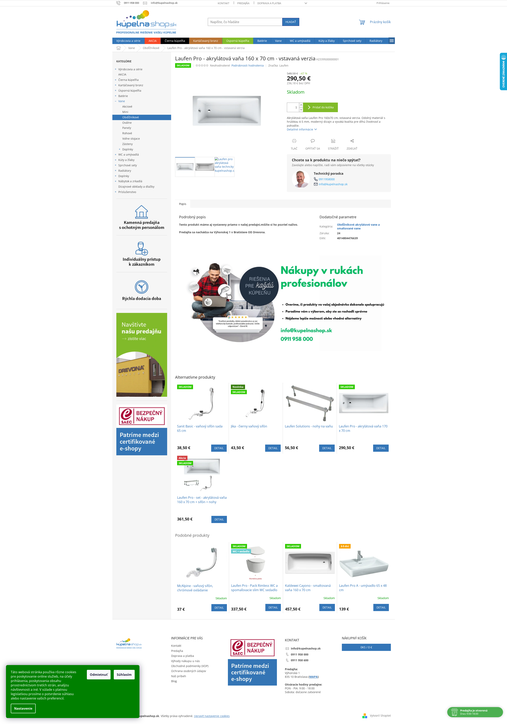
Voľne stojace (131, 138)
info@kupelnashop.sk (333, 184)
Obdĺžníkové (130, 117)
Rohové (127, 133)
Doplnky (127, 149)
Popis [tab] (182, 204)
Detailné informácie (300, 129)
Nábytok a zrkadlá (130, 181)
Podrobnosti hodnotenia (247, 65)
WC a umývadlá (128, 154)
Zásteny (127, 144)
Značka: (278, 65)
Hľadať (290, 22)
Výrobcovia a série (130, 69)
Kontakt (223, 3)
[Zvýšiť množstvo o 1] (301, 105)
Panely (126, 128)
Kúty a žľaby (126, 160)
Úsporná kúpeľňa (129, 90)
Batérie (123, 96)
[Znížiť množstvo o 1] (301, 109)
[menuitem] (128, 41)
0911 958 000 (299, 654)
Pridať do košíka (323, 107)
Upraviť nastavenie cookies (212, 716)
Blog (174, 681)
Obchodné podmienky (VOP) (189, 666)
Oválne (127, 122)
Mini (125, 112)
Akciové (127, 106)
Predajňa (243, 3)
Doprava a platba (269, 3)
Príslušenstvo (127, 192)
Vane (121, 101)
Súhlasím (124, 674)
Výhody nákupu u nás (185, 661)
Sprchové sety (127, 165)
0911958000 (327, 179)
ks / (366, 647)
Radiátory (124, 170)
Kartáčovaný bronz (130, 85)
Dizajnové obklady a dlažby (136, 186)
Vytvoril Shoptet (380, 715)
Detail (219, 448)
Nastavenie (23, 708)
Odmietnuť (99, 674)
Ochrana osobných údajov (188, 671)
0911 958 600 (299, 660)
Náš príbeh (178, 676)
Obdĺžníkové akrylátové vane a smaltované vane (358, 226)
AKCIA (122, 74)
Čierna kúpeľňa (128, 80)
